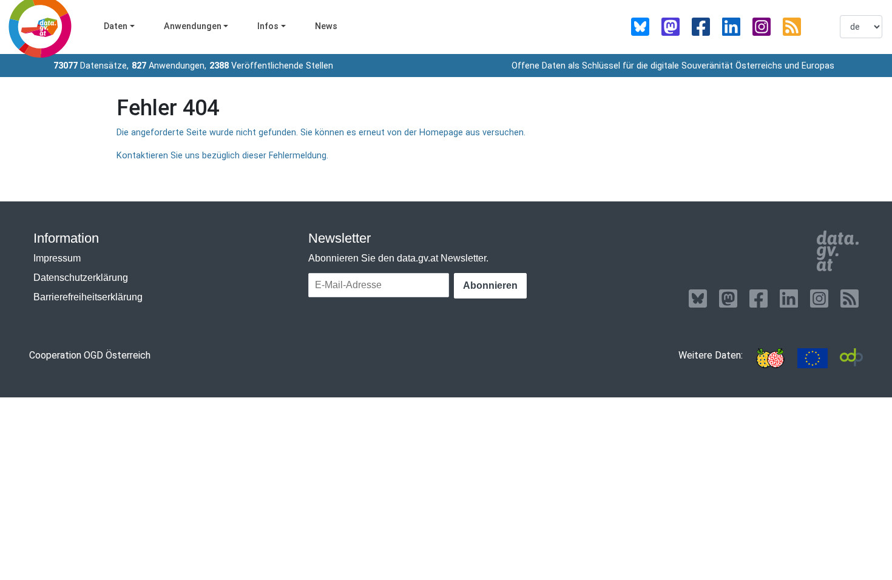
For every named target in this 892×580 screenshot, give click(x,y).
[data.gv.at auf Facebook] (701, 27)
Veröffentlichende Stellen (271, 66)
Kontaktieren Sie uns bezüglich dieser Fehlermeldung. (222, 155)
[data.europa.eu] (812, 358)
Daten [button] (115, 26)
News (326, 26)
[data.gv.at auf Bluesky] (640, 27)
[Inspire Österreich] (770, 358)
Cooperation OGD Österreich (89, 355)
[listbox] (861, 26)
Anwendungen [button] (192, 26)
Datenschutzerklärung (80, 277)
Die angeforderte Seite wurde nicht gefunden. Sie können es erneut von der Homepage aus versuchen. (321, 132)
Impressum (57, 258)
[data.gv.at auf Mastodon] (670, 27)
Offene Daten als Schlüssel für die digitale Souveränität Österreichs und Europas (673, 66)
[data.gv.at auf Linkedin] (731, 27)
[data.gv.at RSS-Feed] (792, 27)
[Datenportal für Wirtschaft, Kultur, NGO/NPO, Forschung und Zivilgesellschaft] (851, 358)
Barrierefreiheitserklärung (88, 297)
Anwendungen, (169, 66)
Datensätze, (91, 66)
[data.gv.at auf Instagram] (761, 27)
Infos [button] (268, 26)
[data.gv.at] (838, 251)
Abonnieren (490, 285)
